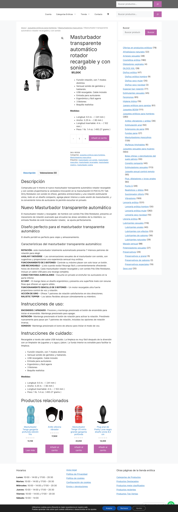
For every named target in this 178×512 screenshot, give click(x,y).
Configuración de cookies (78, 482)
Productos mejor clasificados (130, 485)
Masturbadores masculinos (70, 28)
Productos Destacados (127, 481)
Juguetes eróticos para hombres (42, 28)
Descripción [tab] (29, 173)
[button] (62, 38)
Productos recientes (126, 489)
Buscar (126, 28)
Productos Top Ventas (127, 494)
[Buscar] (158, 4)
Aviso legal (71, 470)
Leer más (30, 450)
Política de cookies (75, 478)
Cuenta (48, 14)
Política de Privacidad (76, 474)
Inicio (23, 28)
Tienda (84, 14)
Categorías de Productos (128, 477)
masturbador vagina (85, 165)
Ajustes (139, 508)
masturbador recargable (88, 162)
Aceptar (109, 508)
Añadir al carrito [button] (54, 449)
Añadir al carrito (99, 138)
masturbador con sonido (87, 160)
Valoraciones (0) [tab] (48, 173)
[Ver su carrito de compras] (109, 14)
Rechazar (124, 508)
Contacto (98, 14)
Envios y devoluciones (77, 486)
